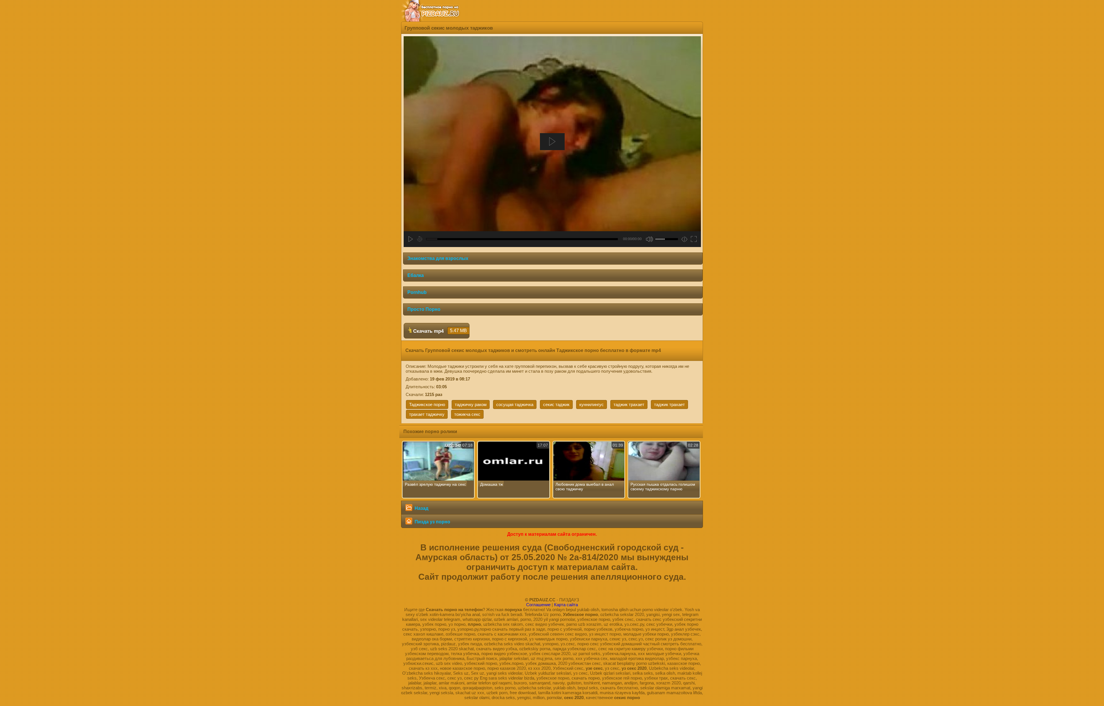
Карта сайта (566, 604)
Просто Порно (423, 309)
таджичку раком (470, 404)
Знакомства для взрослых (437, 258)
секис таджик (556, 404)
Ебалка (415, 275)
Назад (420, 508)
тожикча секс (467, 414)
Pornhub (417, 292)
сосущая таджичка (514, 404)
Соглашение (538, 604)
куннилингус (591, 404)
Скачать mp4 (439, 331)
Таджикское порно (427, 404)
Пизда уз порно (431, 521)
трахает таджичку (426, 414)
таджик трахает (629, 404)
